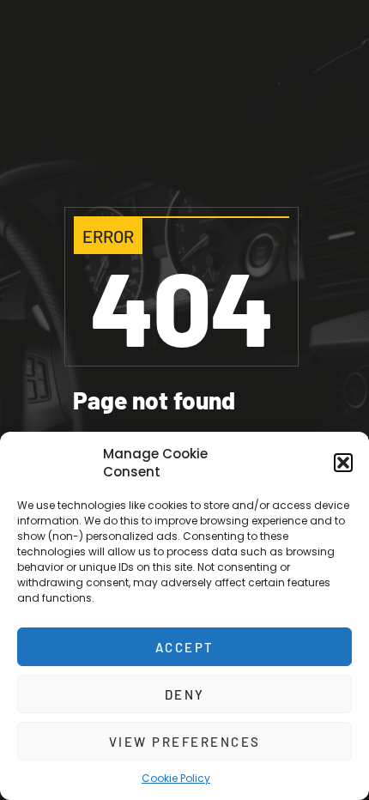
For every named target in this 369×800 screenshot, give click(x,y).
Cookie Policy (176, 778)
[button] (343, 462)
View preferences (185, 741)
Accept (185, 647)
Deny (185, 694)
